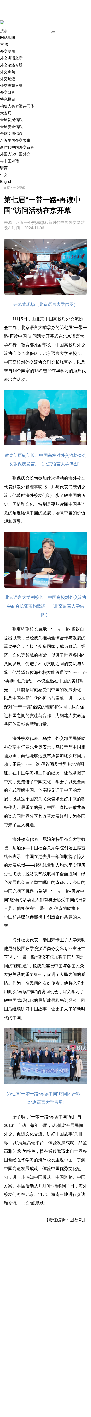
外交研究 (7, 92)
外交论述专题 (11, 65)
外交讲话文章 (11, 58)
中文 (4, 175)
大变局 (5, 113)
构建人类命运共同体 (17, 106)
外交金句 (7, 72)
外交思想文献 (11, 85)
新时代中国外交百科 (17, 147)
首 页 (4, 44)
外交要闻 (7, 51)
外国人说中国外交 (15, 154)
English (6, 181)
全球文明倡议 (11, 133)
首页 (7, 188)
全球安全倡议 (11, 126)
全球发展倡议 (11, 120)
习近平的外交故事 (15, 140)
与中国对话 (9, 161)
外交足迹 (7, 78)
